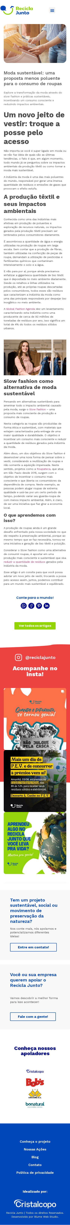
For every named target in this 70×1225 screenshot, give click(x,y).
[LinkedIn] (46, 606)
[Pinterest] (39, 606)
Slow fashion (37, 409)
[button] (52, 10)
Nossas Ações (35, 1149)
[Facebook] (31, 606)
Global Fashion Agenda (20, 308)
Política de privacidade (35, 1172)
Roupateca (43, 468)
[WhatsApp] (23, 606)
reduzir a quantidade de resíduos (24, 561)
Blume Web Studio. (46, 1216)
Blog (35, 1157)
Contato (35, 1165)
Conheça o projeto (35, 1141)
